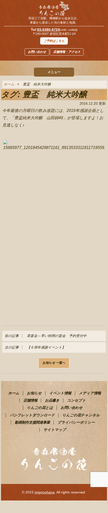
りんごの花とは (40, 408)
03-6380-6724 (48, 30)
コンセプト (76, 400)
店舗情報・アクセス (66, 52)
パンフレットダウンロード (32, 415)
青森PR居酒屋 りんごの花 (54, 9)
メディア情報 (90, 393)
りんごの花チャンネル (81, 415)
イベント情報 (60, 393)
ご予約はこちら (54, 41)
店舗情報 (30, 400)
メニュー (54, 72)
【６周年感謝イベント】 (35, 347)
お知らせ (34, 393)
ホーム (9, 84)
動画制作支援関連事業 (32, 422)
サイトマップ (54, 430)
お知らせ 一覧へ (53, 363)
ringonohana (44, 492)
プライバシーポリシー (76, 422)
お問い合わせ (37, 52)
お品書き (52, 400)
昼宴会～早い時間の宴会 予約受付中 (46, 336)
